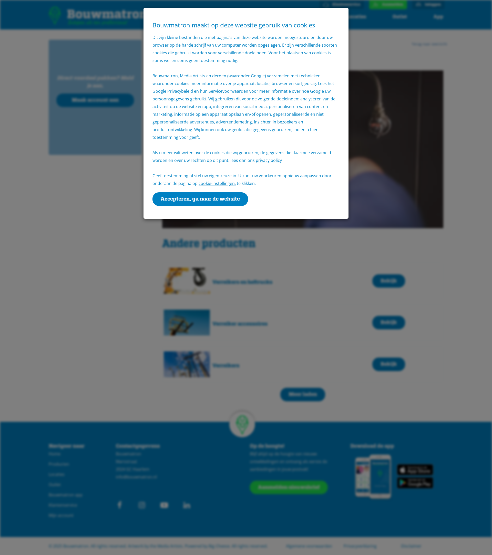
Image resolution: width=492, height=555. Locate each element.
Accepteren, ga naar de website (200, 199)
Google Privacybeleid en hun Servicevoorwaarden (200, 91)
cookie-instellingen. (217, 183)
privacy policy (269, 160)
